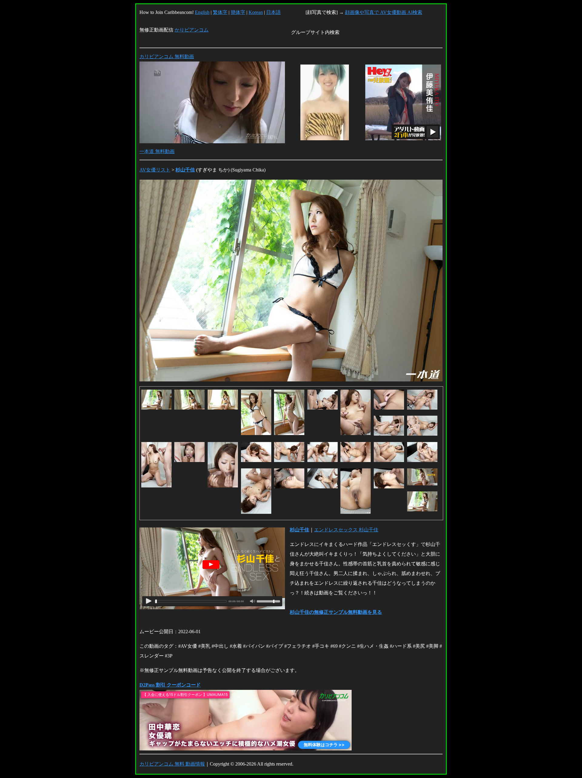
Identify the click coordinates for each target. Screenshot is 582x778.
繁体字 (220, 12)
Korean (256, 12)
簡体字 (238, 12)
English (202, 12)
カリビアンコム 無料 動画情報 (172, 763)
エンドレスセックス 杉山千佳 (346, 529)
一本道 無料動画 (157, 151)
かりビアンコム (192, 29)
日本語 (273, 12)
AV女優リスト (154, 169)
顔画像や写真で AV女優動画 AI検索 (383, 12)
